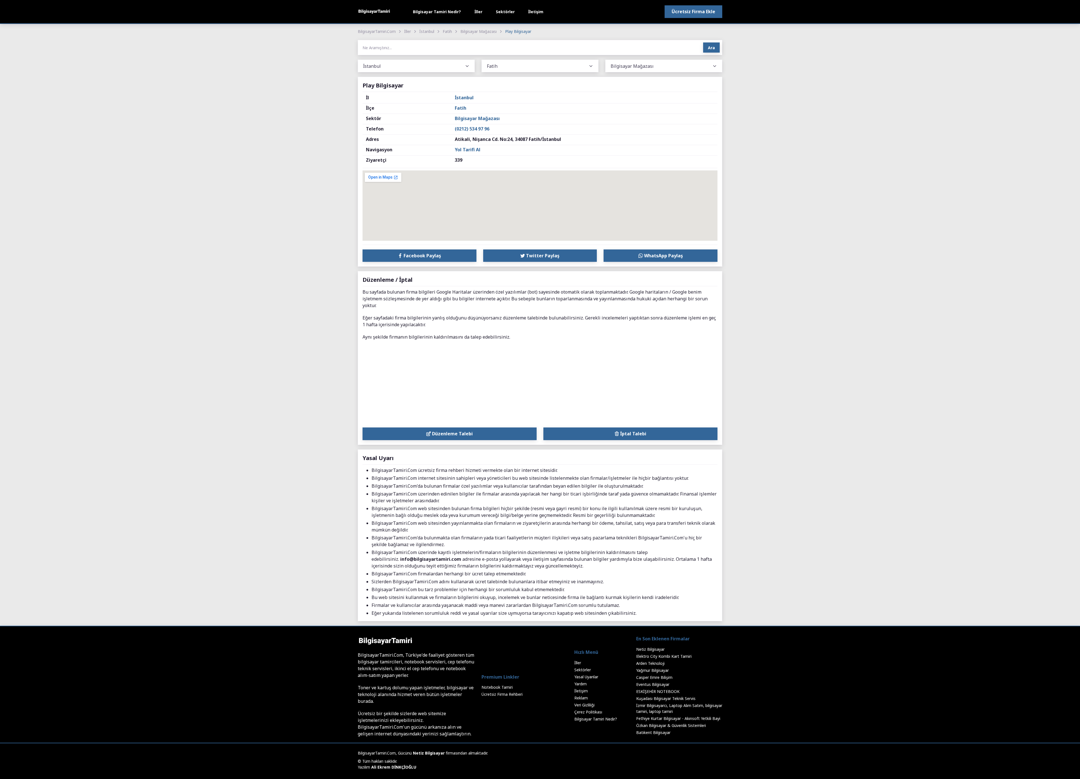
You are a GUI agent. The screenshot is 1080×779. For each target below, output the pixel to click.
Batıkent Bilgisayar (653, 732)
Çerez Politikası (588, 712)
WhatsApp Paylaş (663, 256)
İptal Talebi (632, 434)
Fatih (447, 31)
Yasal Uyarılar (586, 676)
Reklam (581, 698)
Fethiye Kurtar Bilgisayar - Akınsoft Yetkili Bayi (678, 718)
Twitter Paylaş (542, 256)
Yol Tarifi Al (467, 150)
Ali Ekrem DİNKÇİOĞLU (393, 767)
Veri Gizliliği (584, 705)
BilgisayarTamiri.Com (377, 31)
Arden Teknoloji (650, 663)
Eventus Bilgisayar (652, 684)
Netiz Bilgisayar (650, 649)
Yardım (580, 683)
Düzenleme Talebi (452, 434)
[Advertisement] (540, 385)
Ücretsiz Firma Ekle (693, 11)
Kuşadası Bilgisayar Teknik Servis (666, 698)
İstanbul (426, 31)
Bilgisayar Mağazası (478, 31)
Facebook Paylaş (421, 256)
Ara (711, 47)
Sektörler (505, 11)
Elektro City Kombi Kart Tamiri (664, 656)
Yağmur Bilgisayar (652, 670)
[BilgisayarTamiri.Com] (374, 12)
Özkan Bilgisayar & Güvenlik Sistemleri (671, 725)
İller (478, 11)
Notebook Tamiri (497, 687)
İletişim (535, 11)
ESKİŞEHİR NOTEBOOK (658, 691)
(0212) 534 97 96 (472, 129)
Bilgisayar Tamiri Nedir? (437, 11)
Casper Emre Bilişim (654, 677)
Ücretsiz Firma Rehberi (502, 694)
